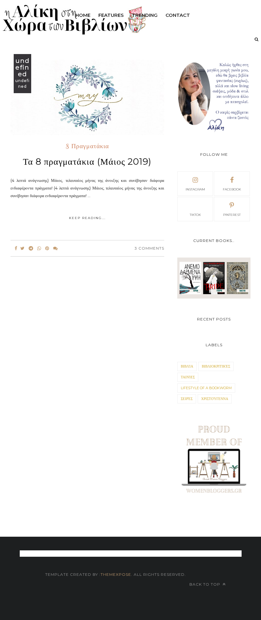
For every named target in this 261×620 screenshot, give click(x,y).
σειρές (187, 398)
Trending (145, 15)
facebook (232, 189)
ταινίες (188, 377)
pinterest (232, 215)
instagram (195, 189)
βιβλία (187, 366)
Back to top (205, 584)
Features (111, 15)
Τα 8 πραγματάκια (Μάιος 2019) (87, 161)
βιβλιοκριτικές (216, 366)
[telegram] (31, 248)
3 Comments (149, 248)
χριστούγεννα (214, 398)
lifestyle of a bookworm (206, 388)
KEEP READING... (87, 218)
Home (82, 15)
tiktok (195, 215)
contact (178, 15)
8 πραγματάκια (87, 146)
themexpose (116, 574)
